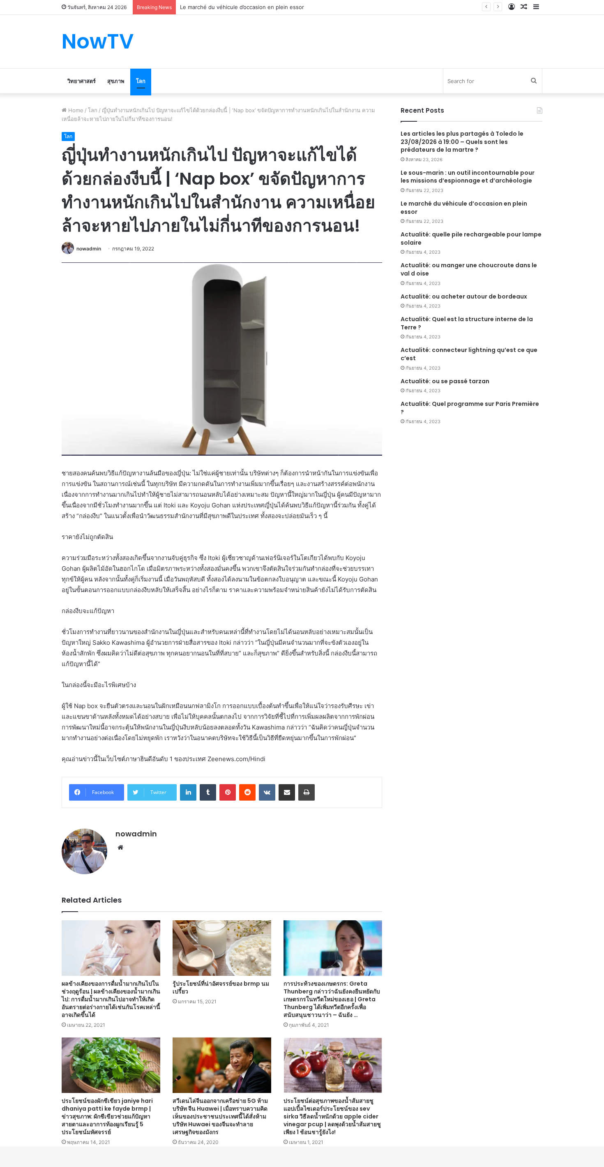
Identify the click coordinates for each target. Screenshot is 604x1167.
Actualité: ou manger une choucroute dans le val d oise (469, 269)
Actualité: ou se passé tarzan (445, 381)
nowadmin (88, 248)
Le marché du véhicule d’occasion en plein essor (464, 207)
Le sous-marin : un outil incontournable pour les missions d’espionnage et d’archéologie (468, 177)
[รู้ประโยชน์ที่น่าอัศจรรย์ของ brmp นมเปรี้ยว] (222, 948)
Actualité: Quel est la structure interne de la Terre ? (467, 323)
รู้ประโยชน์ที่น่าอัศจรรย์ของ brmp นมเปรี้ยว (221, 987)
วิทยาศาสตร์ (81, 81)
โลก (140, 81)
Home (75, 110)
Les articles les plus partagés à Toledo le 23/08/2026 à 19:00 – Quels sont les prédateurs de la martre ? (462, 142)
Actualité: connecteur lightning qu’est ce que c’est (469, 354)
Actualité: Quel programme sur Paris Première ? (470, 408)
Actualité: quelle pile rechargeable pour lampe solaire (471, 238)
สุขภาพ (115, 81)
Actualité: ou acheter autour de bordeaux (464, 296)
